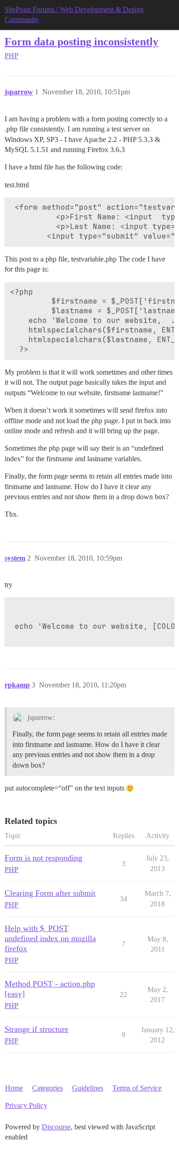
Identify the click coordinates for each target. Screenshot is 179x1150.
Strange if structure (36, 1029)
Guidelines (87, 1088)
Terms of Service (137, 1088)
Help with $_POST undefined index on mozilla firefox (50, 938)
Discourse (56, 1127)
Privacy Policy (26, 1105)
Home (14, 1088)
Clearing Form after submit (50, 893)
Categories (47, 1088)
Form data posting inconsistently (81, 41)
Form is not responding (43, 857)
